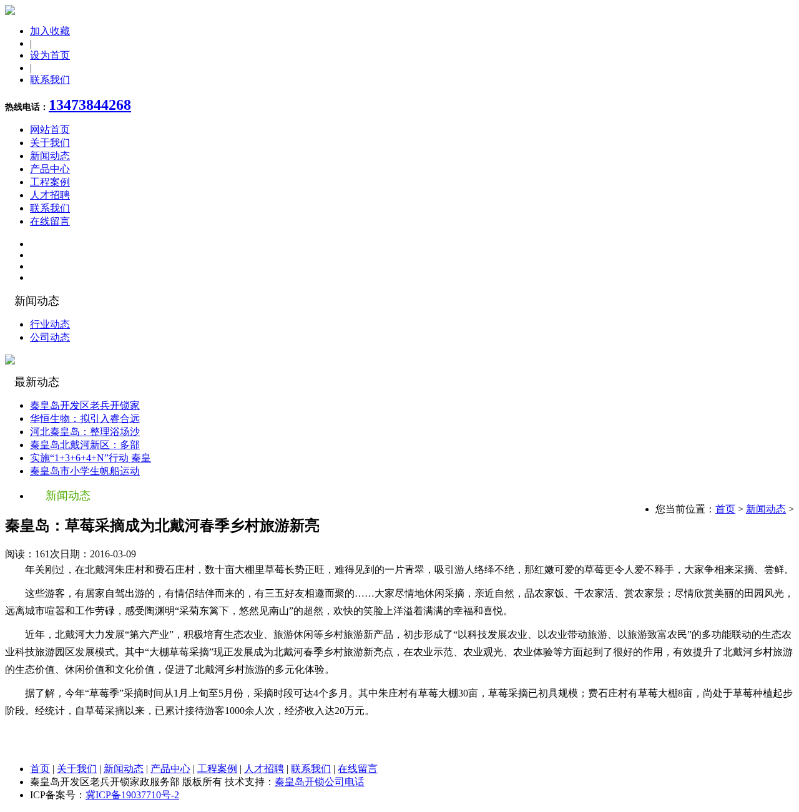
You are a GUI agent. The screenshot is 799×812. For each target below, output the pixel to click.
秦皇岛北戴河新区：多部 (85, 444)
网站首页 (50, 129)
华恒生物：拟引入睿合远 (85, 418)
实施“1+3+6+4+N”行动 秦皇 (90, 457)
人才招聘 (50, 195)
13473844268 (90, 105)
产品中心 (50, 169)
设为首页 (50, 55)
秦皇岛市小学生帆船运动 (85, 471)
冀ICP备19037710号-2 (132, 795)
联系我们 (50, 79)
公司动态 (50, 337)
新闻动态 (50, 155)
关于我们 (50, 142)
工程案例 (50, 182)
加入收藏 (50, 31)
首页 (725, 509)
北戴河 (100, 569)
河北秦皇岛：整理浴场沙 (85, 431)
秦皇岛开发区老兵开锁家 (85, 405)
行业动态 (50, 324)
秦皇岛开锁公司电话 (320, 781)
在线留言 (50, 221)
